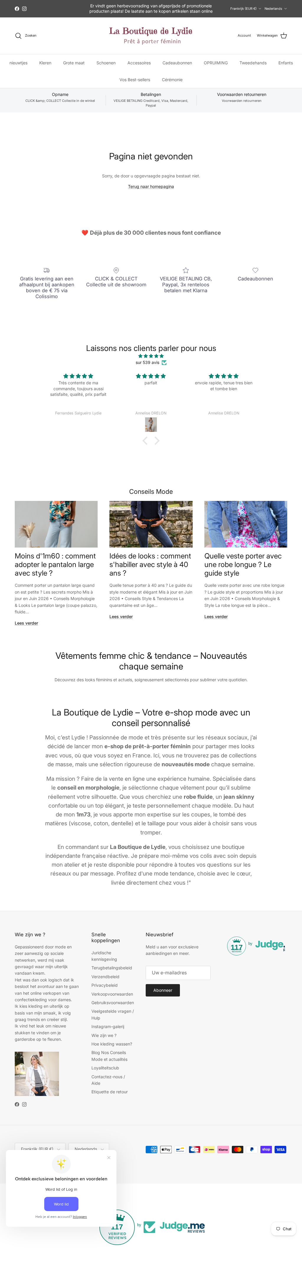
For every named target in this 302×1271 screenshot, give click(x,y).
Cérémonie (172, 79)
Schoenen (106, 62)
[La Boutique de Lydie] (151, 35)
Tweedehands (253, 62)
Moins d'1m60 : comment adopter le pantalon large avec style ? (55, 564)
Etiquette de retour (109, 1091)
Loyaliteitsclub (105, 1067)
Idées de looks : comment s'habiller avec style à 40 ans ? (150, 564)
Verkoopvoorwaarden (112, 993)
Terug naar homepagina (151, 186)
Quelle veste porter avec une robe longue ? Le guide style (243, 564)
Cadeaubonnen (177, 62)
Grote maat (74, 62)
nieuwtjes (18, 62)
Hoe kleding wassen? (111, 1043)
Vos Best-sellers (134, 79)
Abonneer (162, 990)
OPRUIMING (216, 62)
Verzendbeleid (105, 976)
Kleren (45, 62)
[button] (146, 441)
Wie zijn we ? (103, 1035)
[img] (151, 356)
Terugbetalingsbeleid (111, 967)
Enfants (285, 62)
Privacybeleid (104, 985)
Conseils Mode (151, 491)
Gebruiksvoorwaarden (112, 1002)
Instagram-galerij (107, 1026)
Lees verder (26, 622)
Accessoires (139, 62)
